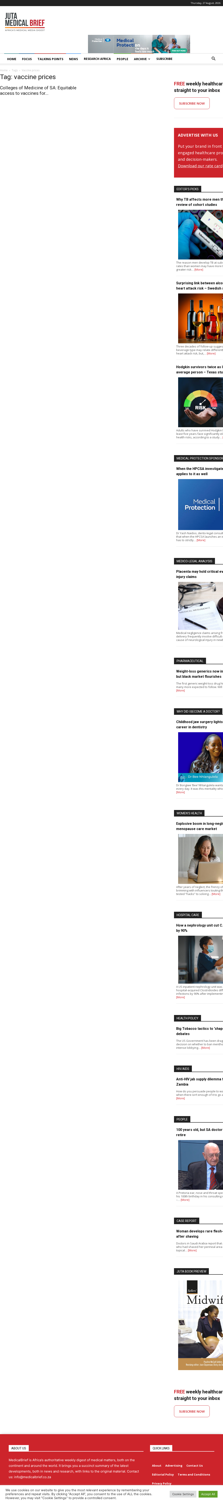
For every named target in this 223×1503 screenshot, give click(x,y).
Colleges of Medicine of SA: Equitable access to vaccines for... (38, 90)
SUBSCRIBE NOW (192, 103)
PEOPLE (122, 59)
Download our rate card (200, 165)
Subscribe (164, 59)
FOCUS (27, 59)
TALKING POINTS (50, 59)
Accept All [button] (208, 1494)
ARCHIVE (140, 59)
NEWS (73, 59)
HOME (11, 59)
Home (4, 70)
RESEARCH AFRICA (97, 59)
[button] (213, 59)
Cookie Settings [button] (183, 1494)
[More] (198, 269)
